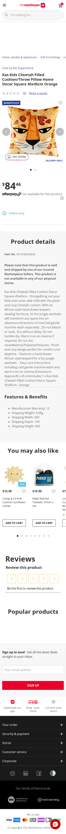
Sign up (33, 685)
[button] (11, 578)
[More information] (61, 198)
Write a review (38, 93)
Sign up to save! (13, 652)
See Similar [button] (19, 156)
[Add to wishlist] (60, 103)
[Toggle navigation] (4, 5)
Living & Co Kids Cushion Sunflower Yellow (14, 502)
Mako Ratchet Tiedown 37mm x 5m (42, 502)
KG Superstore (23, 68)
